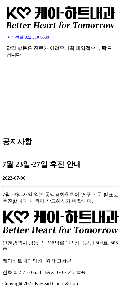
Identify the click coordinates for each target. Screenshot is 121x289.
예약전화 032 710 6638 (27, 37)
